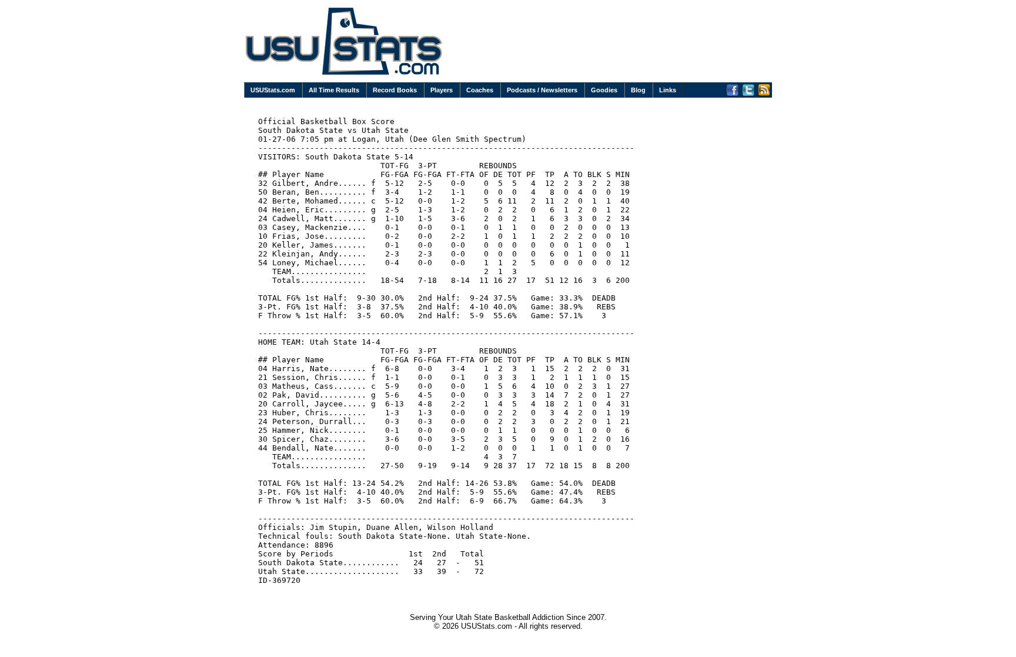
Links (667, 90)
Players (441, 90)
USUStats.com (272, 90)
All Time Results (334, 90)
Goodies (604, 90)
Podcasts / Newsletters (542, 90)
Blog (638, 90)
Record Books (395, 90)
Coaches (479, 90)
